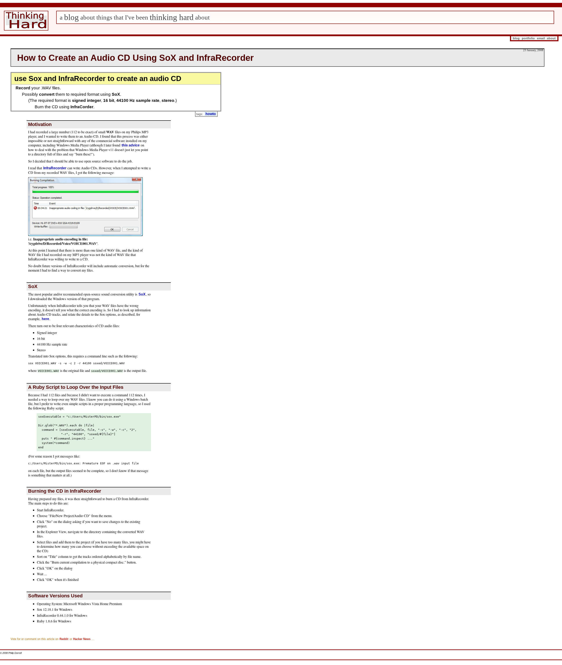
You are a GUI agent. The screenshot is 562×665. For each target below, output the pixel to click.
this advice (131, 145)
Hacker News (81, 639)
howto (210, 114)
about (551, 38)
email (541, 38)
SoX (142, 294)
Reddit (63, 639)
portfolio (528, 38)
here (45, 319)
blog (516, 38)
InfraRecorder (54, 168)
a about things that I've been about (135, 17)
